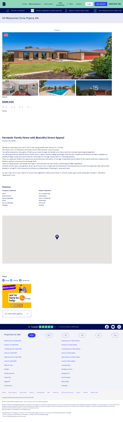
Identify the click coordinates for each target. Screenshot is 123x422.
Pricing (4, 392)
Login (89, 4)
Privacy (78, 392)
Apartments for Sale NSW (12, 357)
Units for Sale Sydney (69, 353)
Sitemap (85, 392)
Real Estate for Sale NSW (12, 341)
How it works (48, 4)
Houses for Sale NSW (11, 345)
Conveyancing (40, 392)
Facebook (25, 280)
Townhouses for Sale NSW (13, 349)
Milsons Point (8, 365)
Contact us (56, 392)
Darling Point (66, 373)
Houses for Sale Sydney (69, 345)
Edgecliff (7, 382)
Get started (100, 4)
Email (7, 280)
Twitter (15, 280)
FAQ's (71, 4)
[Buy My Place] (4, 4)
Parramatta (8, 386)
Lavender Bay (66, 365)
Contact (79, 4)
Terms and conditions (67, 392)
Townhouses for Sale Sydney (71, 349)
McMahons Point (67, 369)
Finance (31, 392)
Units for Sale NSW (10, 353)
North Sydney (66, 377)
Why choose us (13, 392)
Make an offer (94, 392)
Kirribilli (6, 369)
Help (48, 392)
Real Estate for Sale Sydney (71, 341)
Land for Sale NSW (10, 361)
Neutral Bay (65, 382)
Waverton (7, 377)
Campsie (64, 386)
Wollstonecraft (9, 373)
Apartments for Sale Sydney (71, 357)
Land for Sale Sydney (68, 361)
